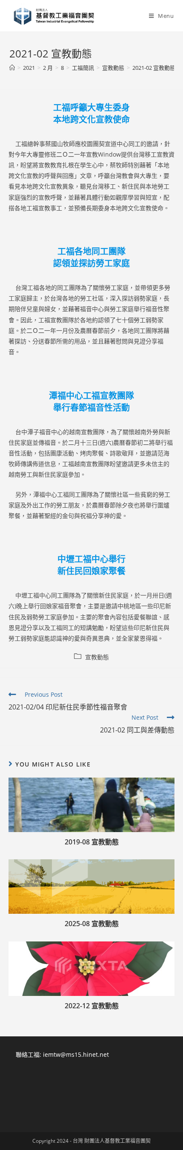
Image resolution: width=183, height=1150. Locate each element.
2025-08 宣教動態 (92, 923)
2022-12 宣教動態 (92, 1005)
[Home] (12, 68)
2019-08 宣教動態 (92, 842)
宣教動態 (97, 657)
